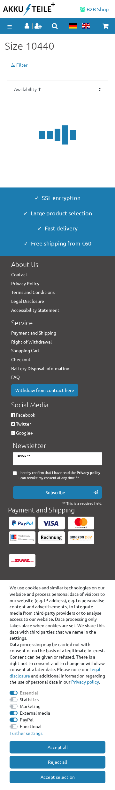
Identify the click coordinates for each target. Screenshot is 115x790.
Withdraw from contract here (44, 390)
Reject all (57, 762)
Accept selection (58, 777)
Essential (29, 692)
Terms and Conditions (33, 292)
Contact (19, 274)
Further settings (26, 733)
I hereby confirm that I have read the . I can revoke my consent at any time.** (60, 475)
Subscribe (55, 492)
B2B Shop (97, 9)
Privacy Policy (25, 283)
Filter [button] (21, 65)
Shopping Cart (25, 350)
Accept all (58, 747)
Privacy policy (85, 682)
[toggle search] (55, 26)
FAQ (15, 377)
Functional (31, 726)
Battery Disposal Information (40, 368)
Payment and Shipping (33, 333)
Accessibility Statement (35, 310)
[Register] (38, 26)
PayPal (27, 719)
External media (35, 713)
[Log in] (27, 26)
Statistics (29, 699)
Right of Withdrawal (31, 342)
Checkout (21, 359)
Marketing (30, 706)
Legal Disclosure (27, 301)
